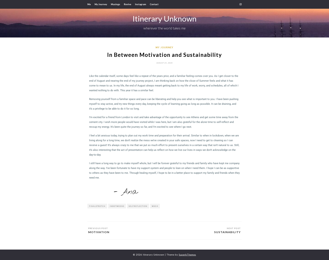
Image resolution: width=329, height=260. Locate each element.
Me (89, 4)
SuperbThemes (187, 254)
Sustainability (227, 232)
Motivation (98, 232)
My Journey (101, 4)
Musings (115, 4)
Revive (127, 4)
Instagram (140, 4)
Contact (154, 4)
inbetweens (117, 206)
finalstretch (97, 206)
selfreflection (138, 206)
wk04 (155, 206)
